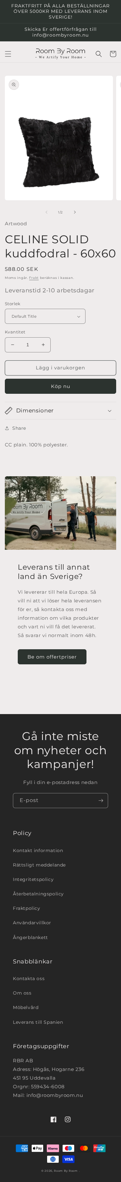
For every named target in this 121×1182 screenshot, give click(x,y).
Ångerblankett (30, 937)
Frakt (34, 278)
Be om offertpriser (52, 657)
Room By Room (65, 1170)
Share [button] (19, 428)
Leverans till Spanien (38, 1022)
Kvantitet (15, 331)
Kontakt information (38, 850)
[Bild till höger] (75, 212)
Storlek (13, 303)
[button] (8, 54)
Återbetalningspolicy (38, 894)
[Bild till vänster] (46, 212)
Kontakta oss (29, 978)
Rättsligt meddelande (39, 865)
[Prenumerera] (101, 800)
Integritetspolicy (33, 879)
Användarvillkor (32, 923)
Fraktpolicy (26, 908)
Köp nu (60, 386)
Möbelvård (25, 1007)
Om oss (22, 993)
